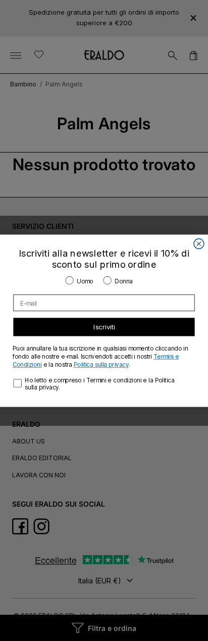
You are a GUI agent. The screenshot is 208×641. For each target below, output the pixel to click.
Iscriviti (104, 327)
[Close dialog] (199, 243)
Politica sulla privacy (101, 364)
